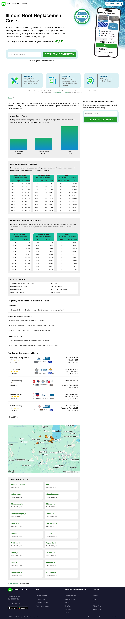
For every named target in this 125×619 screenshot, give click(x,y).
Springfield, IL (16, 572)
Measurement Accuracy (43, 606)
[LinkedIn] (16, 603)
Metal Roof (68, 606)
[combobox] (24, 54)
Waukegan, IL (51, 572)
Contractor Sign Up (114, 4)
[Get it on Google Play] (23, 608)
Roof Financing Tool (42, 602)
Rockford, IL (51, 562)
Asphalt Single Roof (70, 595)
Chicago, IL (50, 504)
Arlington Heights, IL (19, 484)
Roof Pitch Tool (40, 599)
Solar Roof (68, 609)
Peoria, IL (15, 553)
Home (10, 98)
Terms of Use (97, 609)
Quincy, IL (15, 562)
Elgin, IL (14, 533)
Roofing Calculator (41, 595)
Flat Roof (67, 602)
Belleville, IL (16, 494)
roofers (102, 81)
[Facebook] (12, 603)
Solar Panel (68, 613)
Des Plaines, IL (52, 523)
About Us (96, 595)
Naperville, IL (51, 543)
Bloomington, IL (52, 494)
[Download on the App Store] (12, 608)
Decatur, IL (15, 523)
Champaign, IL (17, 504)
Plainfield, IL (51, 553)
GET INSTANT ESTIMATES (59, 54)
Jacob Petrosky (13, 583)
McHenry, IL (15, 543)
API (94, 602)
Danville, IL (50, 514)
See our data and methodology (61, 92)
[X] (9, 603)
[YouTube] (19, 603)
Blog (94, 599)
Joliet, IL (49, 533)
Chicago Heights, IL (19, 514)
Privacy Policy (97, 606)
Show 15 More (13, 417)
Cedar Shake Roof (70, 599)
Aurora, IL (50, 484)
